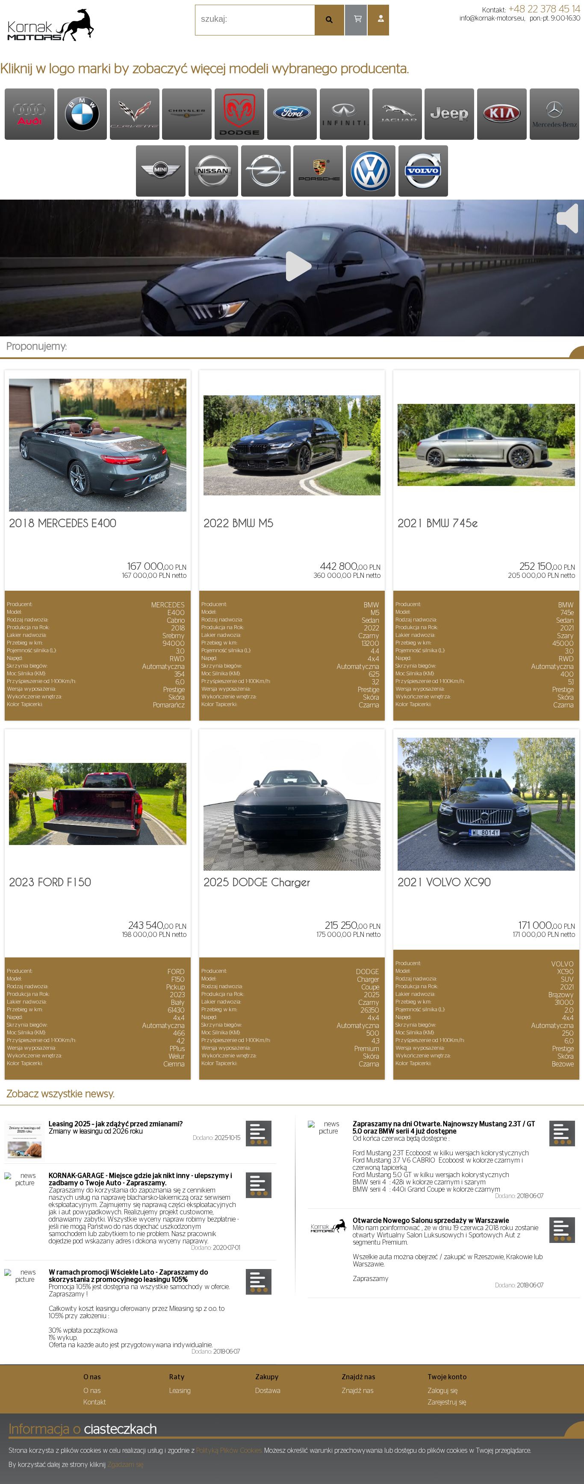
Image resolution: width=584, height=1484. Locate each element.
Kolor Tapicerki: (25, 704)
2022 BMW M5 (239, 523)
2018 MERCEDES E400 (62, 523)
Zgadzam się (125, 1464)
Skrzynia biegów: (27, 666)
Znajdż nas (358, 1377)
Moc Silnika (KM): (26, 674)
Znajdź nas (357, 1390)
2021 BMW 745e (438, 523)
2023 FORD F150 (50, 882)
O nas (92, 1377)
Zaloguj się (442, 1390)
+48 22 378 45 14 (545, 9)
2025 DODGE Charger (257, 882)
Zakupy (267, 1377)
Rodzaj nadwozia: (27, 620)
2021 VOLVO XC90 (444, 882)
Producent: (19, 604)
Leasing (180, 1390)
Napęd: (15, 658)
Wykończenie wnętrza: (34, 697)
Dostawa (267, 1390)
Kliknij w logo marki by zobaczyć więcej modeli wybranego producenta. (204, 69)
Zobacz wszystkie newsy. (60, 1094)
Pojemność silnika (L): (31, 651)
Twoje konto (447, 1377)
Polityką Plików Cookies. (229, 1450)
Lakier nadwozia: (27, 635)
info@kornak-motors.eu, (492, 18)
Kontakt (94, 1402)
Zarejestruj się (447, 1402)
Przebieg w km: (25, 643)
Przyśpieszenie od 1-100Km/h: (41, 681)
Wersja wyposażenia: (31, 689)
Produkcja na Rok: (28, 627)
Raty (177, 1377)
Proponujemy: (36, 347)
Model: (14, 612)
